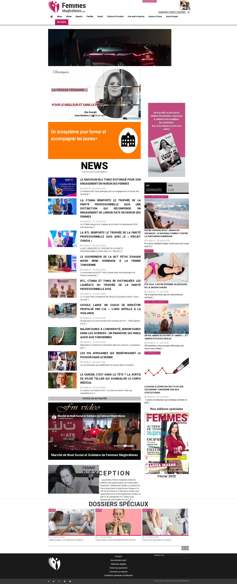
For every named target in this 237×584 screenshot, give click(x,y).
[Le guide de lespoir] (166, 140)
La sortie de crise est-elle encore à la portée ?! (162, 540)
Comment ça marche (118, 572)
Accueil (51, 17)
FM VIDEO (61, 22)
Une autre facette (136, 16)
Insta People (172, 16)
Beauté (79, 16)
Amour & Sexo (155, 16)
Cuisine (181, 12)
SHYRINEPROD (184, 581)
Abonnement (149, 1)
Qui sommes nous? (118, 560)
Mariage (163, 12)
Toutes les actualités (94, 398)
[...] (89, 194)
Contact (118, 556)
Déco (172, 12)
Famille (90, 16)
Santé (100, 16)
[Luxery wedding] (184, 5)
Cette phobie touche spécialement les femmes (69, 540)
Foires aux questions (118, 568)
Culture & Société (115, 16)
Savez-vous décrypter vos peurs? (110, 540)
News (59, 16)
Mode (69, 16)
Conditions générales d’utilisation (118, 575)
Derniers (154, 188)
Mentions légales (118, 564)
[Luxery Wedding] (167, 443)
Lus (171, 188)
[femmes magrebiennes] (70, 6)
